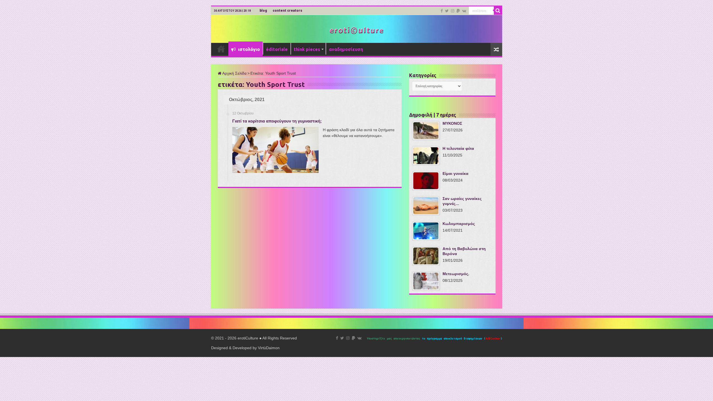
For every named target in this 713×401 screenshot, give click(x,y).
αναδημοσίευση (346, 49)
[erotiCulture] (356, 30)
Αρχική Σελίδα (233, 73)
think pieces (307, 49)
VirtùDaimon (269, 348)
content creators (287, 11)
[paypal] (458, 11)
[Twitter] (447, 11)
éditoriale (277, 49)
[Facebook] (441, 11)
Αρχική (221, 49)
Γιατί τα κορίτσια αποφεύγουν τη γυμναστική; (277, 121)
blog (263, 11)
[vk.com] (464, 11)
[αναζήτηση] (498, 10)
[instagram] (452, 11)
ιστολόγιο (248, 49)
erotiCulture (248, 338)
